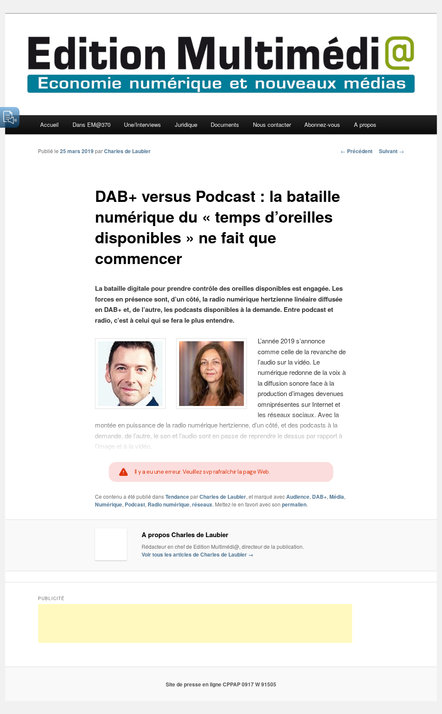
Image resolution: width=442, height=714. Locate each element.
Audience (297, 496)
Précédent (357, 151)
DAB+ (319, 496)
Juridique (186, 124)
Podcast (135, 504)
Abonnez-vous (322, 124)
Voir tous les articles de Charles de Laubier (197, 554)
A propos (365, 124)
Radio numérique (168, 504)
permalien (294, 504)
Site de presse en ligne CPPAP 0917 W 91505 (221, 684)
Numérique (108, 504)
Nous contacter (272, 124)
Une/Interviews (142, 124)
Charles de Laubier (127, 151)
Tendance (177, 496)
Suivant (391, 151)
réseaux (202, 504)
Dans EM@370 (91, 124)
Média (336, 496)
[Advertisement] (195, 623)
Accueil (49, 124)
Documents (225, 124)
